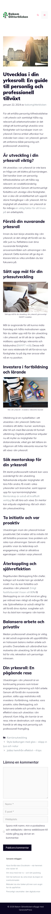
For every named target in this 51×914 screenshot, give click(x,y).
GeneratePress (25, 910)
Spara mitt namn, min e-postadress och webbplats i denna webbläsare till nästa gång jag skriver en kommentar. (27, 831)
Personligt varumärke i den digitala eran (23, 891)
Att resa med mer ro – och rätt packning (23, 873)
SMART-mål (24, 345)
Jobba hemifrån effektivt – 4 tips (24, 750)
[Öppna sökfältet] (38, 15)
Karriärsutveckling (17, 737)
